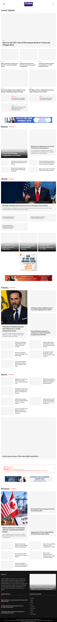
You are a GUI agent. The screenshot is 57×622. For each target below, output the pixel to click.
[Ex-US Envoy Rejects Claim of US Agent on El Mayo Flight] (7, 354)
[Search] (53, 4)
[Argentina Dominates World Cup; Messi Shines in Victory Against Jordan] (7, 401)
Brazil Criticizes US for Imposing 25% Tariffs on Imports (21, 555)
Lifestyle (32, 606)
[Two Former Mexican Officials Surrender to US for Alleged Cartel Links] (7, 364)
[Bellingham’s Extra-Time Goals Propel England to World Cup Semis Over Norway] (7, 391)
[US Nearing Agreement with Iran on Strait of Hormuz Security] (51, 217)
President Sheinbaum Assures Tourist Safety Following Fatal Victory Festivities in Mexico (47, 163)
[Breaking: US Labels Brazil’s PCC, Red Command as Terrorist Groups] (35, 354)
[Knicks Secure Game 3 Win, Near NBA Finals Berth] (28, 438)
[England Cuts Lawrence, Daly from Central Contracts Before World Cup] (6, 107)
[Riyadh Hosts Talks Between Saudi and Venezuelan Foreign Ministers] (43, 136)
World (32, 600)
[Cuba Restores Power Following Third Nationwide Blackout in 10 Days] (5, 163)
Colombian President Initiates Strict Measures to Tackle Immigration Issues (46, 65)
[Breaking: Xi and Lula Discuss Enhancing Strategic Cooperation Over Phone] (14, 143)
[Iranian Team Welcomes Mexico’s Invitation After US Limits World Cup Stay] (7, 411)
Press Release (33, 614)
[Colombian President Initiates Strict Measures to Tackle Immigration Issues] (47, 54)
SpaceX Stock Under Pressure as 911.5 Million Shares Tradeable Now (21, 545)
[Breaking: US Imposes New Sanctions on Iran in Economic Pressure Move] (28, 54)
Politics (32, 610)
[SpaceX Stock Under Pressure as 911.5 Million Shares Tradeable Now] (7, 545)
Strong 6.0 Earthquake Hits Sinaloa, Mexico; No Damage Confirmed (18, 170)
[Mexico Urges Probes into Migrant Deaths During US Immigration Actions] (35, 344)
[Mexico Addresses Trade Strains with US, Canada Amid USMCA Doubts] (9, 54)
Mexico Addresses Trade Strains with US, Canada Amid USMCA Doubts (9, 65)
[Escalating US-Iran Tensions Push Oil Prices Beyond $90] (6, 98)
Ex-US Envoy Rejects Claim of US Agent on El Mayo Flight (21, 354)
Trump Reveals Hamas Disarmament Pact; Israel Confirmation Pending (8, 227)
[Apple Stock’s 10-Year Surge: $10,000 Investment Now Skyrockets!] (43, 522)
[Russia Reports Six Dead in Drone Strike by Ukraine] (34, 98)
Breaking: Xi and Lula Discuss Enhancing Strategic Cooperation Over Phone (13, 153)
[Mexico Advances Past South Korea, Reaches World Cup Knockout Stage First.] (35, 401)
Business (5, 489)
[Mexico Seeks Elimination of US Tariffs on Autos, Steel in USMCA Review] (35, 555)
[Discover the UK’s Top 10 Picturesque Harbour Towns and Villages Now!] (28, 30)
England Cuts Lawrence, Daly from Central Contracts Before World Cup (18, 108)
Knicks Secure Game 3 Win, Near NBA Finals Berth (20, 456)
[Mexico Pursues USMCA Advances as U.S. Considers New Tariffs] (35, 545)
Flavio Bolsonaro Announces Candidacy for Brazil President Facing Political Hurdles (40, 332)
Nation (32, 602)
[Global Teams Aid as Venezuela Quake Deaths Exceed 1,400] (33, 169)
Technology (33, 608)
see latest (11, 126)
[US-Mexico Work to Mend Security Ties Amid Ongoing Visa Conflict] (42, 78)
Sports (4, 374)
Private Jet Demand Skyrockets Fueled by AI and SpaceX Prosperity (21, 565)
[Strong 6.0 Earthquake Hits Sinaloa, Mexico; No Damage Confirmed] (5, 169)
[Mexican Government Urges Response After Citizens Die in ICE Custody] (7, 344)
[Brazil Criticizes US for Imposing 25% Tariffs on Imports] (7, 555)
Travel (32, 604)
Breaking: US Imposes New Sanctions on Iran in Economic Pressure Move (28, 65)
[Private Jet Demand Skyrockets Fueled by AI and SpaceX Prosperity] (7, 565)
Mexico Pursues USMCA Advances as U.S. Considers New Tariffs (49, 545)
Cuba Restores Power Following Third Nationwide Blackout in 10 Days (19, 163)
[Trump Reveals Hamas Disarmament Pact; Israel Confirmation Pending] (22, 226)
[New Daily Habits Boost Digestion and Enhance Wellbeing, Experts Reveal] (14, 78)
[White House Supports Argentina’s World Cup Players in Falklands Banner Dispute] (35, 381)
